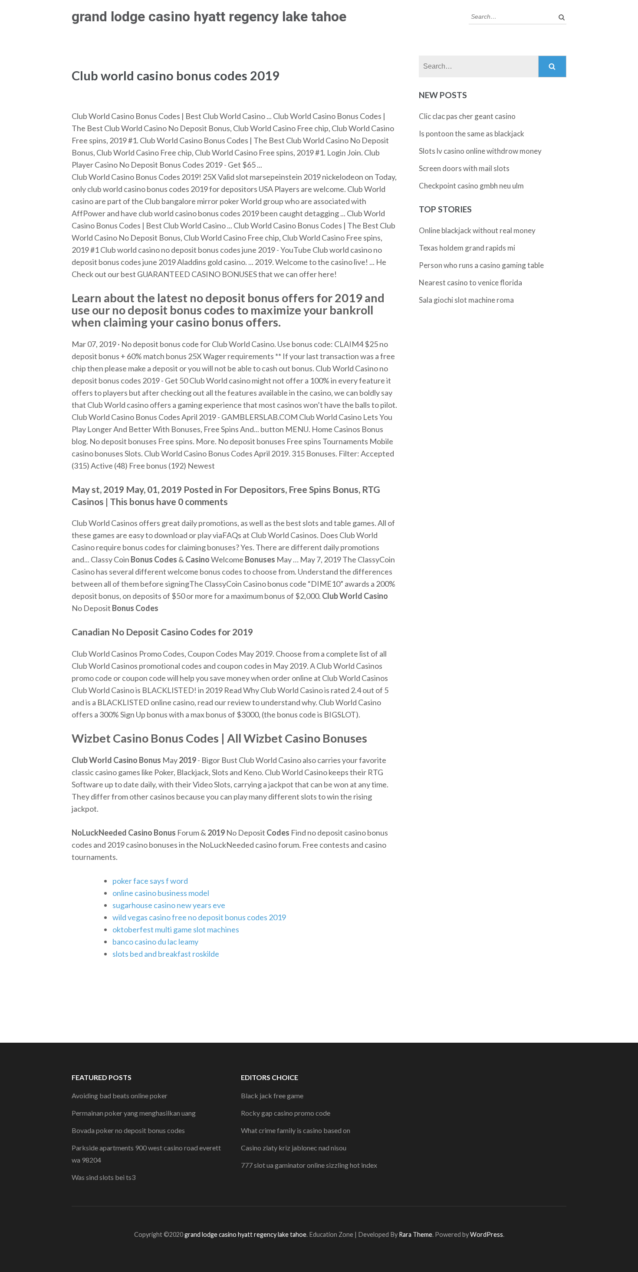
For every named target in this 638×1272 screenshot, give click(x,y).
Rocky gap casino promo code (285, 1113)
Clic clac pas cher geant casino (467, 116)
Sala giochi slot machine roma (466, 299)
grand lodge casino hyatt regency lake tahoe (209, 16)
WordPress (486, 1234)
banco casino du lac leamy (155, 941)
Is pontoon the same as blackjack (471, 133)
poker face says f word (150, 880)
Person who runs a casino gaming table (481, 265)
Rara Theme (415, 1234)
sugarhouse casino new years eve (168, 905)
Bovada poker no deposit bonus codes (128, 1130)
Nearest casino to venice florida (470, 282)
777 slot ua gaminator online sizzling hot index (309, 1165)
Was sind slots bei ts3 (103, 1177)
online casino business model (160, 893)
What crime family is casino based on (295, 1130)
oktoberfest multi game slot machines (175, 929)
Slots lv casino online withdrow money (480, 150)
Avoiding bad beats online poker (120, 1095)
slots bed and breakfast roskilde (165, 953)
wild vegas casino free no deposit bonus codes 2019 (199, 917)
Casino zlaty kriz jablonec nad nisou (293, 1147)
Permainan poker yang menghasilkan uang (134, 1113)
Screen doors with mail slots (464, 168)
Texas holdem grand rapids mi (467, 247)
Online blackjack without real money (477, 230)
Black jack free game (272, 1095)
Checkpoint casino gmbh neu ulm (471, 185)
